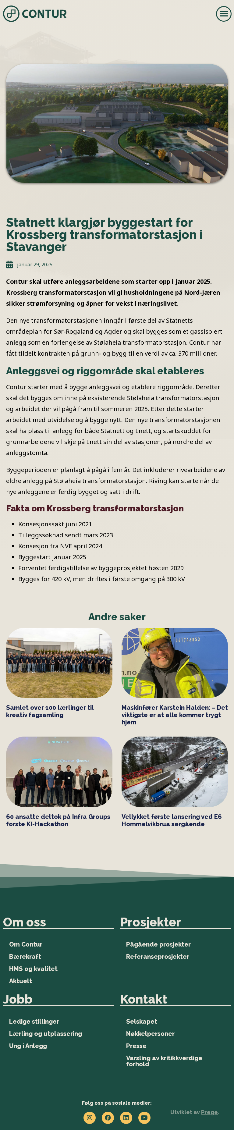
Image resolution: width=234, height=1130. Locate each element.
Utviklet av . (194, 1112)
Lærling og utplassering (45, 1033)
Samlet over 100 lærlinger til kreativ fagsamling (50, 711)
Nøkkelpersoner (150, 1033)
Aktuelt (20, 981)
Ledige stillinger (34, 1021)
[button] (224, 14)
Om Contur (25, 944)
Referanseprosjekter (157, 956)
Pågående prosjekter (158, 944)
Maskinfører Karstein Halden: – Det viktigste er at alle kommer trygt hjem (175, 715)
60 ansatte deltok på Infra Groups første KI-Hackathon (58, 820)
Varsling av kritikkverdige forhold (164, 1061)
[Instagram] (89, 1118)
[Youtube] (144, 1118)
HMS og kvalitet (33, 968)
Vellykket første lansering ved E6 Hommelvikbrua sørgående (172, 820)
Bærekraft (25, 956)
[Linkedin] (126, 1118)
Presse (136, 1046)
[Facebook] (108, 1118)
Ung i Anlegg (28, 1046)
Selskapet (141, 1021)
